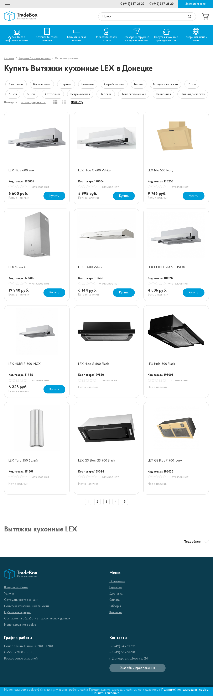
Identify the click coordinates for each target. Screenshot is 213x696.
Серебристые (114, 84)
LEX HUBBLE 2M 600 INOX (166, 267)
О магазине (117, 581)
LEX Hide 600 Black (161, 364)
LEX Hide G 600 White (94, 170)
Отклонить (112, 693)
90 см (192, 84)
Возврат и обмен (16, 587)
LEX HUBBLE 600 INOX (25, 364)
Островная (53, 94)
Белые (138, 84)
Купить (54, 196)
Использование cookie (20, 624)
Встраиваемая (80, 94)
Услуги (9, 593)
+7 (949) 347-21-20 (161, 4)
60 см (13, 94)
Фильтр (77, 102)
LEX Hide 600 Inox (21, 170)
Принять (98, 693)
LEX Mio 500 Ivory (160, 170)
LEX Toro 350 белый (23, 460)
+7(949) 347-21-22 (122, 646)
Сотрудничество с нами (21, 600)
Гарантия (115, 587)
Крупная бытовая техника (35, 58)
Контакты (115, 612)
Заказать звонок (195, 4)
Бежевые (88, 84)
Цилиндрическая (193, 94)
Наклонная (163, 94)
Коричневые (42, 84)
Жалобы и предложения (137, 668)
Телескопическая (133, 94)
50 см (31, 94)
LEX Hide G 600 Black (93, 364)
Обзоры (115, 606)
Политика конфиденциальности (26, 606)
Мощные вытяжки (165, 84)
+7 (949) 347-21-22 (131, 4)
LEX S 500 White (90, 267)
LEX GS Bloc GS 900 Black (96, 460)
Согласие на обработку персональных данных (37, 618)
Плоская (105, 94)
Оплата (114, 600)
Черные (66, 84)
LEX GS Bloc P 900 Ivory (165, 460)
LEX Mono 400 (19, 267)
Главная (9, 58)
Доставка (116, 593)
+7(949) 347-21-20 (122, 652)
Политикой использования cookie (184, 689)
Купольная (16, 84)
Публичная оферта (17, 612)
